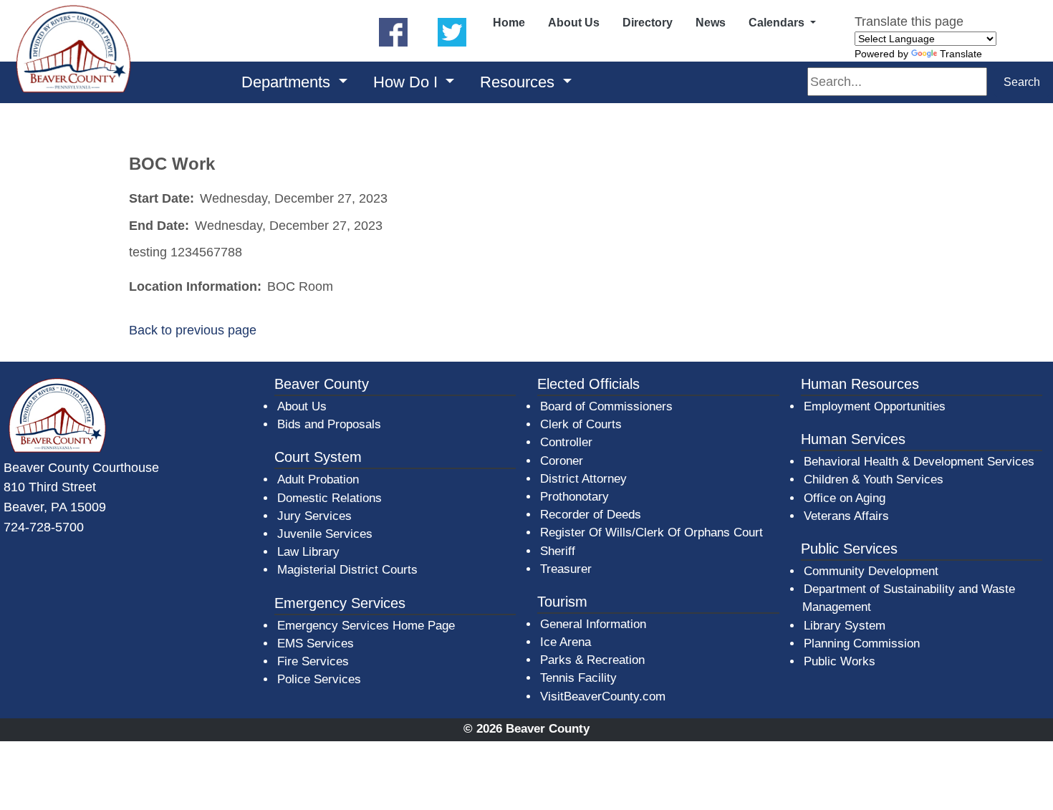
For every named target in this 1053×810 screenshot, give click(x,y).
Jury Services (314, 516)
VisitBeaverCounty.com (602, 696)
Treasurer (566, 569)
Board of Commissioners (606, 406)
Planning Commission (862, 643)
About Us (574, 22)
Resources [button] (519, 82)
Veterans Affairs (846, 516)
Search (1022, 82)
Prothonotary (574, 496)
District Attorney (583, 479)
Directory (647, 22)
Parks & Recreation (592, 660)
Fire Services (313, 661)
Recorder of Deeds (590, 514)
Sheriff (557, 551)
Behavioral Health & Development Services (919, 461)
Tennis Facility (578, 678)
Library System (845, 625)
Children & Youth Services (873, 479)
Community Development (871, 571)
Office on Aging (844, 498)
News (711, 22)
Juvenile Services (324, 534)
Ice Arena (565, 642)
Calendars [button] (778, 22)
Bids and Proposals (329, 424)
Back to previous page (192, 329)
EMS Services (315, 643)
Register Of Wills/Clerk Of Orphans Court (651, 532)
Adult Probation (318, 479)
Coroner (561, 461)
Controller (566, 442)
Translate (961, 53)
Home (509, 22)
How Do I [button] (407, 82)
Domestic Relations (329, 498)
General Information (593, 624)
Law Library (308, 552)
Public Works (839, 661)
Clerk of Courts (581, 424)
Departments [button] (288, 82)
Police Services (319, 679)
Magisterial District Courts (347, 570)
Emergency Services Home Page (366, 625)
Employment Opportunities (875, 406)
